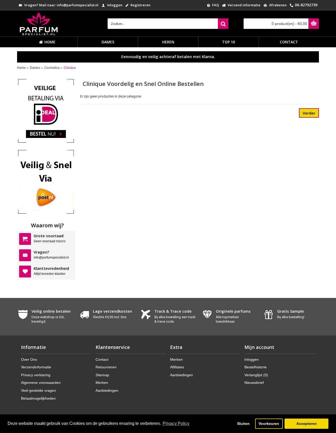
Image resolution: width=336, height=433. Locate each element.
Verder (309, 113)
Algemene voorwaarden (41, 382)
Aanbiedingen (107, 390)
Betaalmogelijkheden (38, 398)
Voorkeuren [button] (269, 423)
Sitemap (102, 375)
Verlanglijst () (256, 375)
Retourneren (106, 367)
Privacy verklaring (35, 375)
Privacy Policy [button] (176, 423)
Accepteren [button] (306, 423)
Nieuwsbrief (254, 382)
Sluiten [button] (243, 423)
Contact (102, 359)
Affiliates (177, 367)
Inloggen (251, 359)
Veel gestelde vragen (38, 390)
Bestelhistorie (255, 367)
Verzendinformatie (36, 367)
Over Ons (29, 359)
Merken (102, 382)
